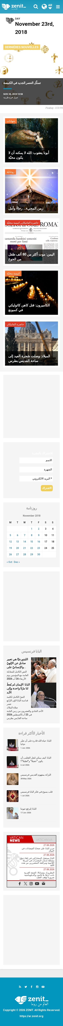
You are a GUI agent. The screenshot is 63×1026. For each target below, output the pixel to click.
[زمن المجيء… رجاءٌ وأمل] (31, 191)
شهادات (11, 121)
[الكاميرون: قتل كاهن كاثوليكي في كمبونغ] (31, 292)
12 (10, 541)
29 (31, 554)
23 (38, 548)
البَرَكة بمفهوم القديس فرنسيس (35, 774)
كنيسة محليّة (13, 222)
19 (10, 548)
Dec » (17, 562)
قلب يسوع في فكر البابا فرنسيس (36, 791)
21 (24, 548)
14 (24, 541)
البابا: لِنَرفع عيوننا (28, 808)
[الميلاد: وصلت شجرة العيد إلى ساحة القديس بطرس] (31, 343)
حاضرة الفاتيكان (29, 222)
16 (38, 541)
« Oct (9, 562)
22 (31, 548)
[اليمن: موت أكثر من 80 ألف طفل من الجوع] (31, 241)
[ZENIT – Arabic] (17, 6)
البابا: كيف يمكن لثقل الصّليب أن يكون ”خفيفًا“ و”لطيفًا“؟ (35, 759)
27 (17, 554)
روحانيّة (10, 171)
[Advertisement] (31, 406)
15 (31, 541)
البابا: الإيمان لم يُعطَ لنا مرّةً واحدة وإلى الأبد (18, 688)
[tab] (19, 839)
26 (10, 554)
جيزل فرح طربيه (10, 97)
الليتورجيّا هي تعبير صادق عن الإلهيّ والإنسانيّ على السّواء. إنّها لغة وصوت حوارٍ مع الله (18, 667)
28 (24, 554)
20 (17, 548)
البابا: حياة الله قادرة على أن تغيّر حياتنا (35, 742)
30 (38, 554)
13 (17, 541)
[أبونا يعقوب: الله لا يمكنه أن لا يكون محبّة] (31, 140)
